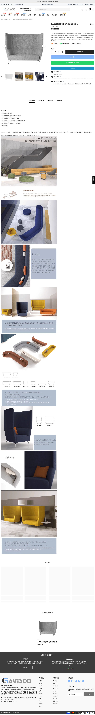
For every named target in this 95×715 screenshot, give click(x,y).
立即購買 (72, 68)
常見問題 (87, 4)
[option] (24, 46)
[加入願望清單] (62, 52)
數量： (53, 49)
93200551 (10, 4)
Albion (56, 26)
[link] (12, 599)
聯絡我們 (92, 4)
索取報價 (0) (93, 180)
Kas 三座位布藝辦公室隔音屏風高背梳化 (47, 642)
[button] (4, 46)
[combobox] (54, 9)
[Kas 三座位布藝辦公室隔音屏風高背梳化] (47, 627)
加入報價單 (73, 57)
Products (7, 19)
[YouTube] (79, 681)
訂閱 (89, 694)
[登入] (82, 9)
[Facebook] (69, 681)
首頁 (2, 19)
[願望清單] (86, 9)
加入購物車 (80, 51)
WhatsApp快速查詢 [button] (73, 62)
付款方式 (81, 4)
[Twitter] (83, 681)
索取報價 (59, 100)
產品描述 (32, 100)
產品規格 (41, 100)
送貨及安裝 (75, 4)
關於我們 (70, 4)
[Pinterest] (76, 681)
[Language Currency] (93, 9)
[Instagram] (72, 681)
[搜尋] (52, 9)
